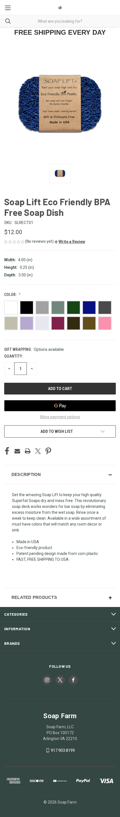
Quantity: (13, 356)
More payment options (60, 417)
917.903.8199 (63, 750)
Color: (10, 294)
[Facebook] (7, 451)
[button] (69, 241)
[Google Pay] (60, 405)
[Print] (27, 451)
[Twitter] (38, 451)
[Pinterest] (48, 451)
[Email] (17, 451)
